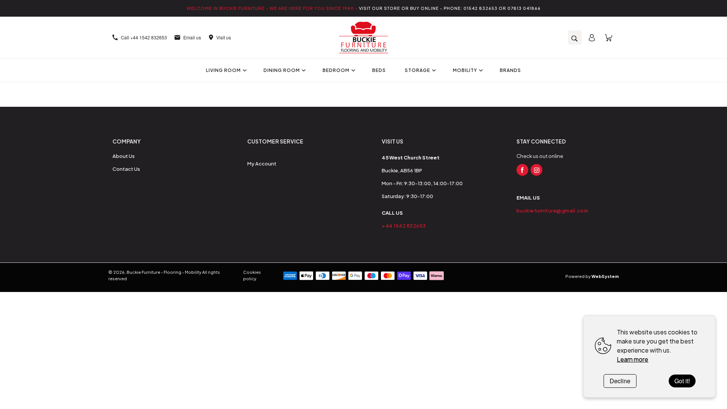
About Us (123, 156)
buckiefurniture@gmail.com (552, 211)
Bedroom (336, 70)
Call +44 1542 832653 (144, 37)
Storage (417, 70)
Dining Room (282, 70)
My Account (261, 164)
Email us (192, 37)
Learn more (632, 359)
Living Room (223, 70)
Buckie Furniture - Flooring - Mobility (163, 272)
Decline (620, 380)
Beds (379, 70)
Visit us (223, 37)
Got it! (682, 380)
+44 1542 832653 (404, 226)
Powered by (592, 276)
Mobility (465, 70)
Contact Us (126, 169)
